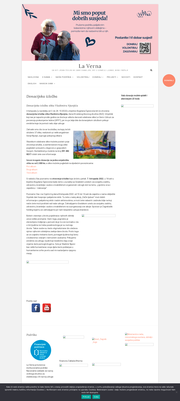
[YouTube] (46, 304)
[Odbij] (176, 392)
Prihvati (86, 397)
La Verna (90, 66)
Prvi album (31, 166)
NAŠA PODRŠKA (63, 77)
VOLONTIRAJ (83, 77)
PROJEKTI (111, 77)
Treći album (31, 173)
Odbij (96, 397)
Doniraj (169, 80)
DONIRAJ (97, 77)
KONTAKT (138, 77)
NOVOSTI (126, 77)
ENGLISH (32, 83)
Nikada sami (46, 83)
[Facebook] (36, 304)
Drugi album (31, 169)
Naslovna (33, 77)
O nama (46, 77)
